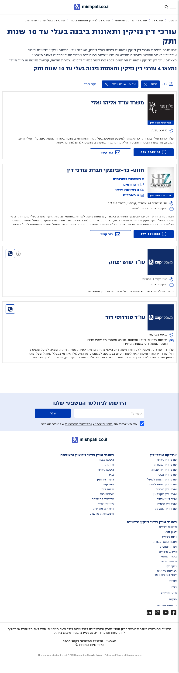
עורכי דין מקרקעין (165, 494)
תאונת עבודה (168, 561)
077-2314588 (151, 234)
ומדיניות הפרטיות (78, 424)
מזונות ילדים (105, 504)
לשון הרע (171, 532)
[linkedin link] (149, 612)
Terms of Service (125, 655)
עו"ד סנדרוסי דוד (125, 317)
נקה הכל (90, 84)
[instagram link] (157, 612)
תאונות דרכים (168, 527)
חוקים (173, 599)
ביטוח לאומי (169, 556)
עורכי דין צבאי (167, 474)
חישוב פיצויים (168, 551)
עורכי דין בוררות (166, 489)
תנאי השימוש (103, 424)
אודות (173, 581)
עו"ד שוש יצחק (127, 262)
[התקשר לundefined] (10, 253)
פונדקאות (107, 484)
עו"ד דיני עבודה (167, 499)
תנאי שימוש (169, 593)
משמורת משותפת (102, 513)
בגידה (110, 474)
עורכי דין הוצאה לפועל (162, 479)
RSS (174, 587)
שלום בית (107, 489)
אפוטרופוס (107, 494)
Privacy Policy (103, 655)
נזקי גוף (171, 566)
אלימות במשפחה (103, 499)
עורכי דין (157, 20)
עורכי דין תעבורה (165, 464)
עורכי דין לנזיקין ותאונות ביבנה (90, 20)
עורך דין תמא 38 (166, 508)
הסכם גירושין (105, 469)
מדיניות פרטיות (167, 605)
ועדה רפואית (168, 546)
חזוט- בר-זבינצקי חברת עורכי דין (105, 170)
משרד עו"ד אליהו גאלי (117, 103)
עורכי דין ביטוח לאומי (163, 484)
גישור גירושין (105, 479)
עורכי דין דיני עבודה (164, 469)
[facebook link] (174, 612)
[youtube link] (166, 612)
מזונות (109, 464)
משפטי (172, 20)
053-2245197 (151, 152)
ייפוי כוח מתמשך (166, 574)
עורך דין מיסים (167, 504)
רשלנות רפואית (167, 571)
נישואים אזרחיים (103, 508)
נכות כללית (169, 537)
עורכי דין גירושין (166, 459)
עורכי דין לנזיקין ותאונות (131, 20)
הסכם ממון (106, 459)
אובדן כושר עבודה (165, 541)
